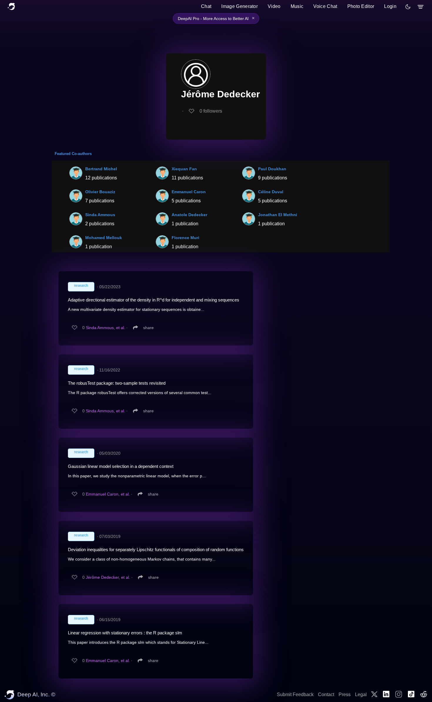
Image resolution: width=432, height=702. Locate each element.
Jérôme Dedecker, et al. (108, 577)
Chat (206, 6)
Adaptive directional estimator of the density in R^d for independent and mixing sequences (153, 299)
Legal (361, 694)
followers (211, 111)
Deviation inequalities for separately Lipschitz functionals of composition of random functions (156, 549)
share (148, 327)
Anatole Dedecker (189, 214)
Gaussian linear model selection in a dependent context (120, 466)
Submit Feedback (295, 694)
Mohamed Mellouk (103, 237)
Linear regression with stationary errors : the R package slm (125, 632)
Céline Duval (270, 191)
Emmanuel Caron (189, 191)
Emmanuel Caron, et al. (108, 494)
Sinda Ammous (100, 214)
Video (274, 6)
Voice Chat (325, 6)
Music (297, 6)
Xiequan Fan (184, 168)
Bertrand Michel (101, 168)
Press (345, 694)
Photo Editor (360, 6)
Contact (326, 694)
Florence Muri (185, 237)
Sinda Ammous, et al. (105, 327)
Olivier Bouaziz (100, 191)
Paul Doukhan (272, 168)
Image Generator (239, 6)
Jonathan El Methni (277, 214)
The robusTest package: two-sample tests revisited (116, 383)
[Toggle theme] (408, 6)
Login (390, 6)
